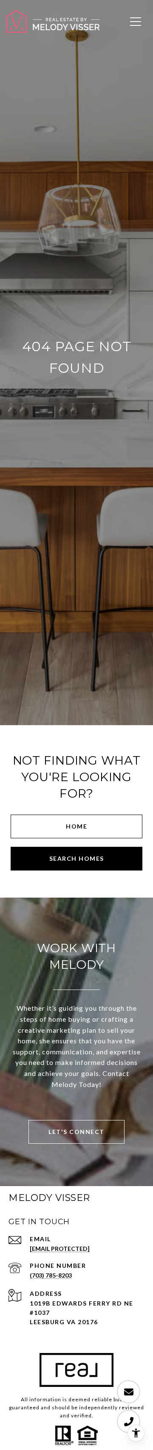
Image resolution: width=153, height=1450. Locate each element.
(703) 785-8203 (51, 1275)
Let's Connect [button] (76, 1131)
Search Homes (76, 858)
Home (76, 826)
